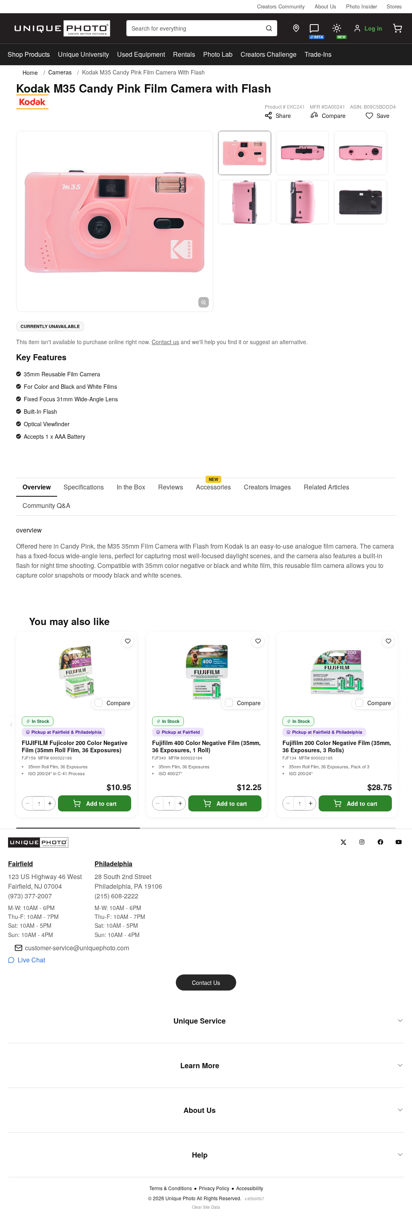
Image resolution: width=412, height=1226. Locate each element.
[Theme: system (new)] (337, 28)
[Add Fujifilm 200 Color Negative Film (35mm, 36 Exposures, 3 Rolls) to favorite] (388, 641)
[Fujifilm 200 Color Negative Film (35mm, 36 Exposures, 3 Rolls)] (337, 672)
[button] (397, 28)
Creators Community (281, 6)
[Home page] (60, 28)
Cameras (60, 72)
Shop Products (29, 54)
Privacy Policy (214, 1188)
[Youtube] (399, 842)
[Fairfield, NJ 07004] (296, 28)
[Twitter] (343, 842)
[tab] (36, 487)
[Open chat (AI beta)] (314, 28)
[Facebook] (380, 842)
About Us (325, 6)
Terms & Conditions (170, 1188)
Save (383, 115)
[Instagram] (362, 842)
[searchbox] (201, 28)
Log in (373, 28)
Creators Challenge (269, 54)
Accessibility (249, 1188)
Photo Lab (218, 54)
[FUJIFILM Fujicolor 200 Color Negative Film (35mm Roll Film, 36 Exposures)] (76, 672)
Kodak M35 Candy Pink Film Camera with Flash (143, 72)
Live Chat (31, 959)
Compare (334, 115)
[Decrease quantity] (27, 803)
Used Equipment (141, 54)
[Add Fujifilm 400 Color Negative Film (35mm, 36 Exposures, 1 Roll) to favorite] (258, 641)
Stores (394, 6)
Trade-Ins (318, 54)
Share (283, 115)
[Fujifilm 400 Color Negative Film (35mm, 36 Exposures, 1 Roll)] (206, 672)
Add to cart (101, 803)
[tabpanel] (206, 548)
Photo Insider (361, 6)
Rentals (184, 54)
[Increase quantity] (50, 803)
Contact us (165, 342)
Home (30, 72)
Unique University (83, 54)
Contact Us (206, 982)
